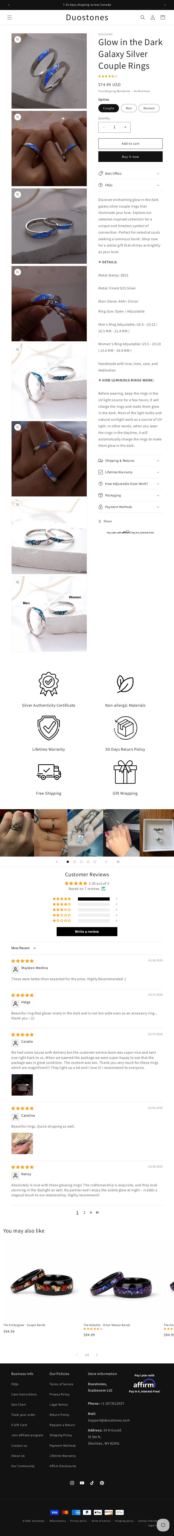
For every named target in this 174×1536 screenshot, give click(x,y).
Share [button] (108, 521)
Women (149, 108)
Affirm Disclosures (63, 1466)
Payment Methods (63, 1445)
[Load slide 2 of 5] (74, 861)
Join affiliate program (27, 1435)
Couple (108, 108)
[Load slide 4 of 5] (88, 861)
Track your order (23, 1415)
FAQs (14, 1384)
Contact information (150, 1520)
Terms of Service (61, 1384)
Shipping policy (124, 1520)
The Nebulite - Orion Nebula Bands (107, 1325)
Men (129, 108)
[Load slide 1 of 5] (67, 861)
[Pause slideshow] (117, 862)
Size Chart (18, 1404)
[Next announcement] (165, 5)
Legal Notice (59, 1404)
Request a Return (62, 1425)
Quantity (104, 118)
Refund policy (58, 1520)
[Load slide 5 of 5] (95, 861)
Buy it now (130, 156)
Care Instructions (24, 1394)
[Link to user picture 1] (22, 1085)
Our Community (23, 1466)
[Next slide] (106, 862)
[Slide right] (97, 1355)
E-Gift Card (19, 1425)
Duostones (38, 1520)
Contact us (19, 1445)
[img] (22, 961)
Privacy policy (78, 1520)
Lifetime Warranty (63, 1456)
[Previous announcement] (9, 5)
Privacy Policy (59, 1394)
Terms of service (101, 1520)
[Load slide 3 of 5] (81, 861)
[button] (9, 17)
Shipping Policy (61, 1435)
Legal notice (155, 1525)
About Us (18, 1456)
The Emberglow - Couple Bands (24, 1325)
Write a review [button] (87, 931)
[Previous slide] (57, 862)
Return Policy (59, 1415)
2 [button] (85, 1212)
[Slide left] (77, 1355)
